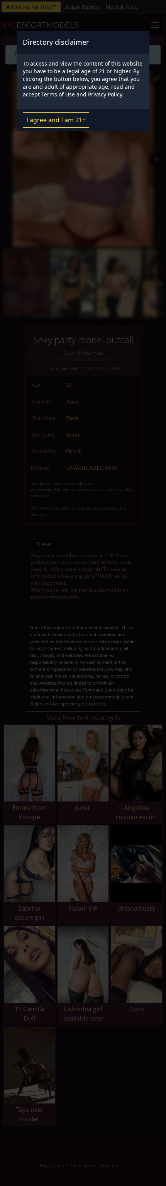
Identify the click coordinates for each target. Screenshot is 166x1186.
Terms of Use (58, 94)
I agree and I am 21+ (56, 120)
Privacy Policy (105, 94)
